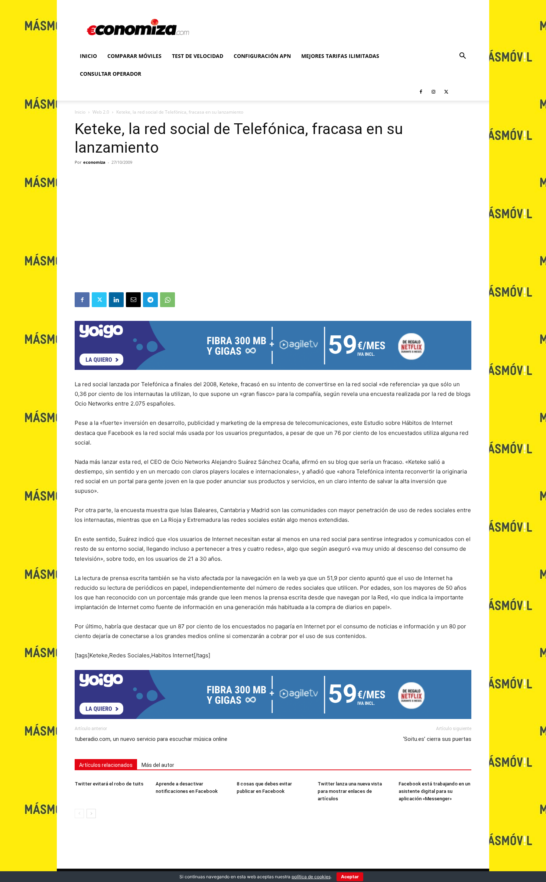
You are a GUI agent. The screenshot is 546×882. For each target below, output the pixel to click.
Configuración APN (262, 55)
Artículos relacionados (106, 765)
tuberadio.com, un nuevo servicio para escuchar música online (151, 739)
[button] (462, 56)
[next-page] (91, 813)
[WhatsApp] (167, 299)
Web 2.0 (100, 112)
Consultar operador (110, 73)
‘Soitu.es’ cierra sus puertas (437, 739)
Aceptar (350, 876)
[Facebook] (420, 92)
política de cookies (311, 876)
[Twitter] (446, 92)
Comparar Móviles (134, 55)
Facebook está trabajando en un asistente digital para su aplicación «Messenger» (434, 791)
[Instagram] (433, 92)
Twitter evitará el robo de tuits (109, 784)
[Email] (133, 299)
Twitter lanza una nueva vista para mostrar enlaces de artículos (350, 791)
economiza (94, 162)
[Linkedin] (116, 299)
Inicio (88, 55)
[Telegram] (150, 299)
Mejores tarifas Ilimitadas (340, 55)
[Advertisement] (273, 237)
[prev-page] (79, 813)
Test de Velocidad (197, 55)
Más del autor (158, 765)
